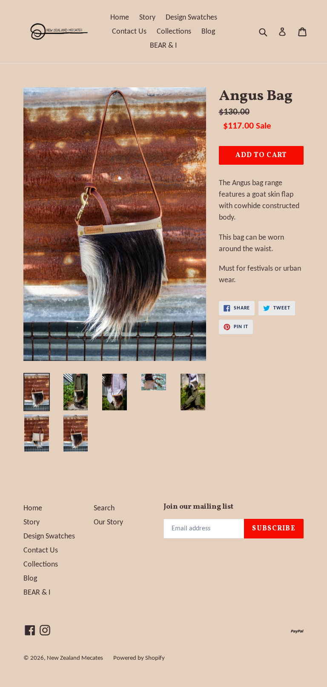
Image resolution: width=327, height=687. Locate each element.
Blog (208, 32)
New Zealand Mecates (75, 658)
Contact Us (129, 32)
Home (119, 18)
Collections (174, 32)
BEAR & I (163, 46)
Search (104, 508)
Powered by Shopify (139, 658)
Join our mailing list (198, 507)
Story (147, 18)
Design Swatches (191, 18)
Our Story (108, 522)
